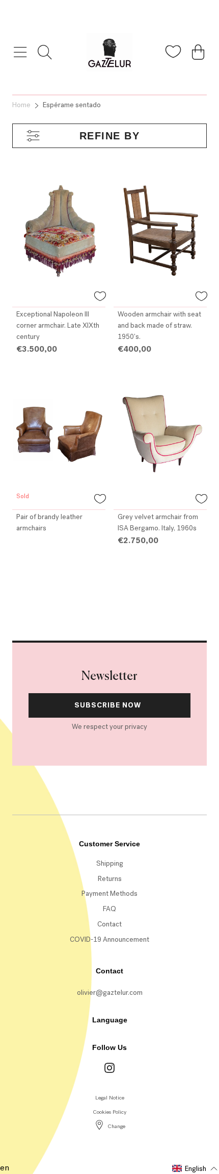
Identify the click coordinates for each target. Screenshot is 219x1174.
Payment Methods (109, 893)
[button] (100, 297)
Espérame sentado (72, 105)
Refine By (109, 135)
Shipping (109, 863)
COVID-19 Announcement (109, 939)
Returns (110, 879)
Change (116, 1126)
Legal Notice (109, 1098)
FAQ (109, 909)
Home (21, 105)
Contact (109, 924)
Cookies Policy (109, 1112)
